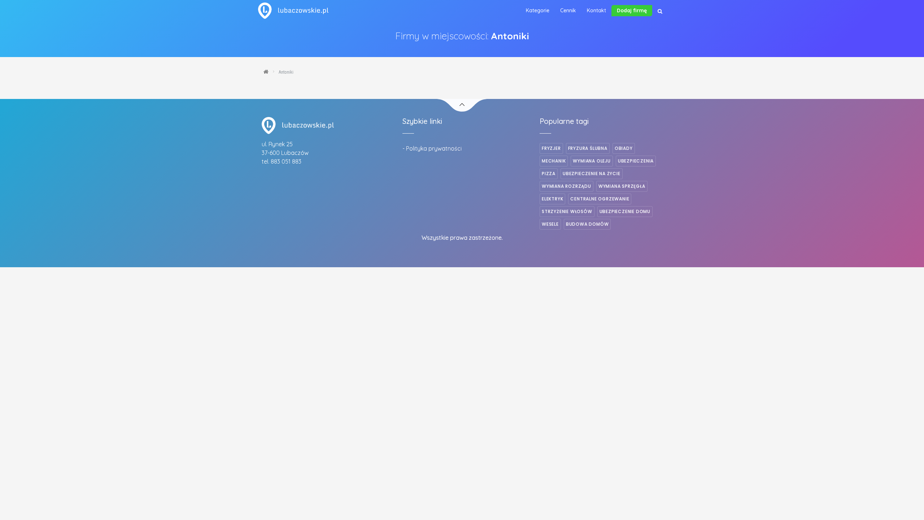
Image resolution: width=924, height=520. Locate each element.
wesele (550, 224)
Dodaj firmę (632, 10)
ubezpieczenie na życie (591, 173)
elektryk (552, 199)
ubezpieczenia (636, 161)
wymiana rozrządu (566, 186)
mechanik (554, 161)
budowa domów (587, 224)
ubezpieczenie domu (625, 211)
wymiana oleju (591, 161)
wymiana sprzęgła (621, 186)
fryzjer (551, 148)
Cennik (568, 10)
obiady (624, 148)
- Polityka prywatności (432, 148)
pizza (548, 173)
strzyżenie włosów (567, 211)
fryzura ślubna (587, 148)
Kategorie (537, 10)
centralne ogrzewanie (599, 199)
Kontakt (596, 10)
